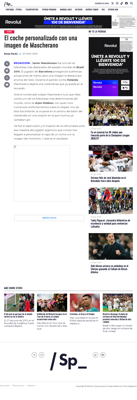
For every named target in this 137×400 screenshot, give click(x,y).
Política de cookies (18, 385)
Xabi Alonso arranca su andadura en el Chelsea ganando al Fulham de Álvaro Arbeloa (109, 269)
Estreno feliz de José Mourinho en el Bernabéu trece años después (108, 180)
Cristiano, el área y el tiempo (82, 314)
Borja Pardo (11, 54)
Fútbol (19, 9)
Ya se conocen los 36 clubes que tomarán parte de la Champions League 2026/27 (110, 135)
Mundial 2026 (66, 9)
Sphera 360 (113, 9)
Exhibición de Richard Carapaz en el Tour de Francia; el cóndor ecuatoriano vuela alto (52, 317)
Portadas (10, 9)
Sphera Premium (49, 9)
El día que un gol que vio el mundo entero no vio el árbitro (18, 315)
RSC (103, 9)
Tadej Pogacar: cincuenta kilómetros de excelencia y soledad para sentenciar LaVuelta (110, 223)
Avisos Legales (5, 385)
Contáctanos (31, 385)
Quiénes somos (92, 9)
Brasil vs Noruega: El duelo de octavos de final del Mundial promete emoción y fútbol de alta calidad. (117, 318)
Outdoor (78, 9)
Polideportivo (32, 9)
